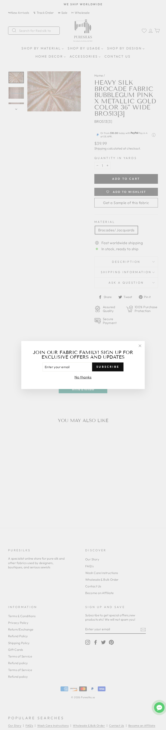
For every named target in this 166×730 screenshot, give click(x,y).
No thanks (83, 377)
